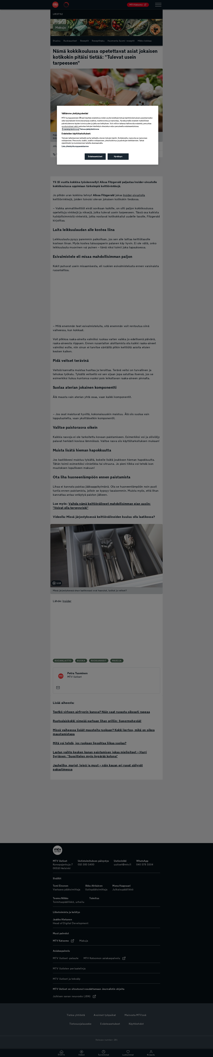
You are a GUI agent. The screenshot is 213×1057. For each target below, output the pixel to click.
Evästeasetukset (95, 156)
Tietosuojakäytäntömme (89, 129)
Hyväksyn (118, 156)
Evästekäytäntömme (70, 129)
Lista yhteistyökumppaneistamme (75, 146)
